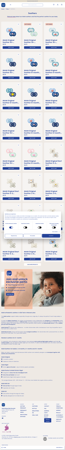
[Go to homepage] (3, 5)
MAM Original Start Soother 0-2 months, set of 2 (54, 162)
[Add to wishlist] (18, 24)
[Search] (41, 4)
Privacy (58, 412)
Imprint (58, 410)
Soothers (35, 406)
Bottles (34, 408)
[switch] (25, 227)
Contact (46, 406)
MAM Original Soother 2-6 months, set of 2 (30, 192)
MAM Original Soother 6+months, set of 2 (32, 71)
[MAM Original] (11, 32)
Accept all (51, 235)
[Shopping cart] (61, 4)
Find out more (11, 16)
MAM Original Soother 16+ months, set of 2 (9, 41)
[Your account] (57, 4)
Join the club (10, 294)
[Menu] (10, 5)
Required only (14, 235)
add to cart (11, 47)
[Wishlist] (53, 4)
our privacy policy (33, 219)
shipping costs (17, 437)
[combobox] (32, 5)
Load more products (32, 264)
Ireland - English (5, 431)
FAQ (45, 408)
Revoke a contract (48, 420)
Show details (55, 231)
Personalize (32, 235)
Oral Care (35, 415)
